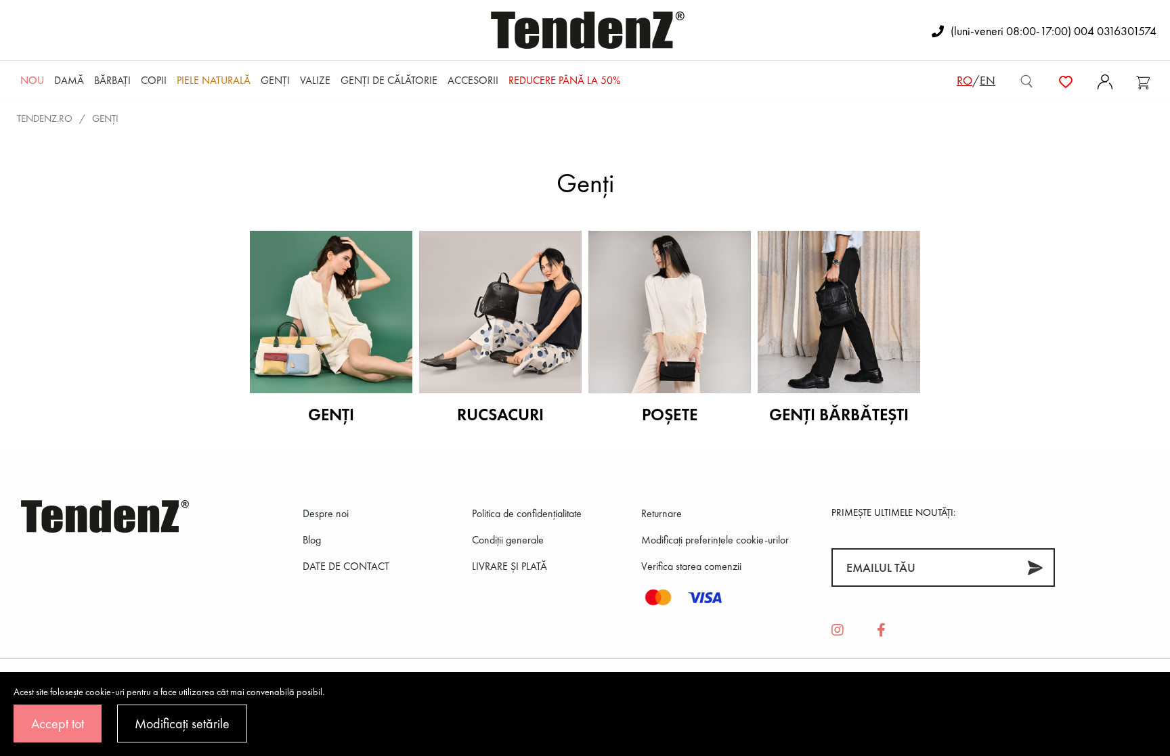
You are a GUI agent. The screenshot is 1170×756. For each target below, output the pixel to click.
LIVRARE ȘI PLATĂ (509, 566)
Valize (315, 80)
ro (964, 80)
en (987, 80)
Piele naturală (214, 80)
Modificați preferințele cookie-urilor (715, 540)
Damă (69, 80)
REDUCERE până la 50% (564, 80)
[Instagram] (837, 630)
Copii (154, 80)
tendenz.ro (44, 118)
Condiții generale (508, 540)
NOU (32, 80)
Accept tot (57, 723)
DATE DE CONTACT (346, 566)
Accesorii (473, 80)
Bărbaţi (112, 80)
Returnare (661, 513)
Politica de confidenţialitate (527, 513)
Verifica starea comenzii (691, 566)
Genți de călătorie (389, 80)
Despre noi (326, 513)
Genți (275, 80)
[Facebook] (881, 630)
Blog (312, 540)
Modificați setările (182, 723)
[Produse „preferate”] (1066, 80)
